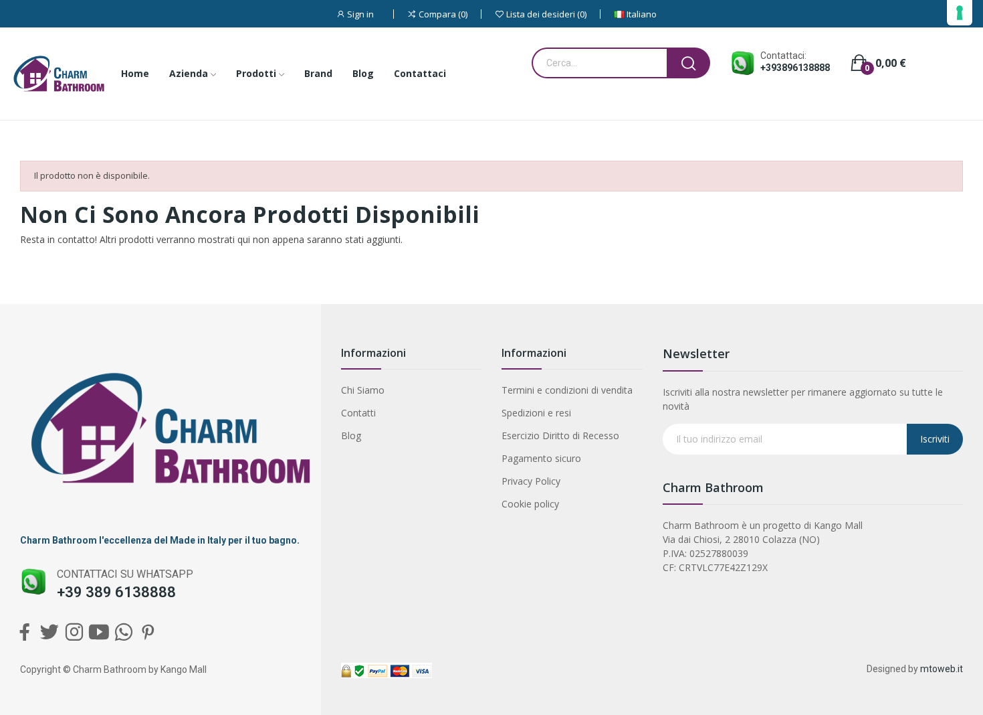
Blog (351, 435)
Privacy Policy (531, 481)
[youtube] (98, 632)
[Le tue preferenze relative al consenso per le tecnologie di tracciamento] (959, 12)
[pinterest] (148, 632)
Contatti (358, 412)
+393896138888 (795, 67)
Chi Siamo (363, 390)
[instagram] (74, 632)
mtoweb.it (941, 668)
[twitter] (49, 632)
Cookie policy (530, 503)
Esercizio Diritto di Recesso (560, 435)
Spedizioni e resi (536, 412)
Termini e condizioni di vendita (567, 390)
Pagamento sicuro (541, 458)
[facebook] (24, 632)
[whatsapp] (123, 632)
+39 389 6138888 (116, 592)
